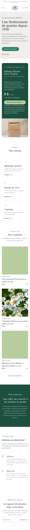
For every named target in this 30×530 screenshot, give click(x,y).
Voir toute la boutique (15, 375)
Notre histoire (6, 54)
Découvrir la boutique (10, 49)
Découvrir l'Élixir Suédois (14, 102)
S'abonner (23, 519)
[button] (3, 8)
